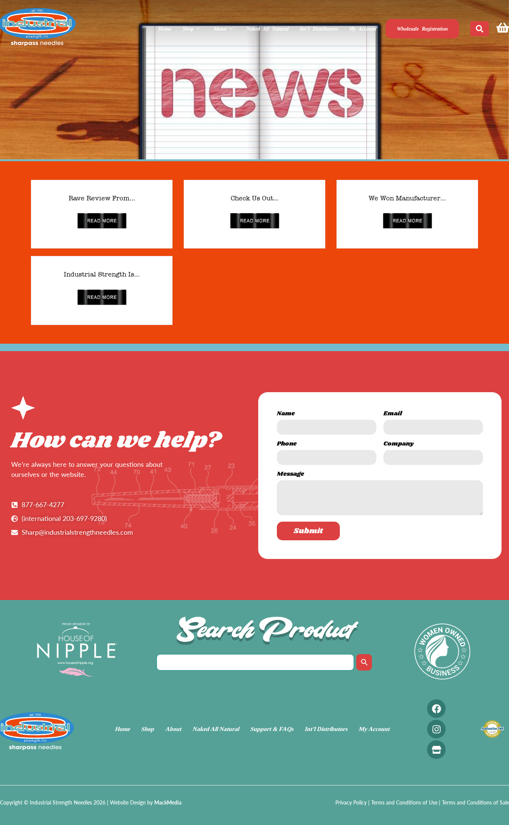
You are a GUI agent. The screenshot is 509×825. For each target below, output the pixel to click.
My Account (362, 29)
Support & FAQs (272, 729)
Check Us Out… (255, 198)
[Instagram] (436, 729)
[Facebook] (436, 708)
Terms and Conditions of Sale (475, 802)
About (220, 29)
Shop (188, 29)
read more (102, 221)
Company (398, 444)
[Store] (436, 749)
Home (164, 29)
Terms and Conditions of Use (404, 802)
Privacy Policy (351, 802)
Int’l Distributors (319, 29)
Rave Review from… (102, 198)
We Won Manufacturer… (407, 198)
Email (392, 414)
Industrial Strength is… (102, 274)
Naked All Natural (267, 29)
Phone (287, 444)
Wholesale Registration (422, 29)
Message (290, 474)
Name (286, 414)
